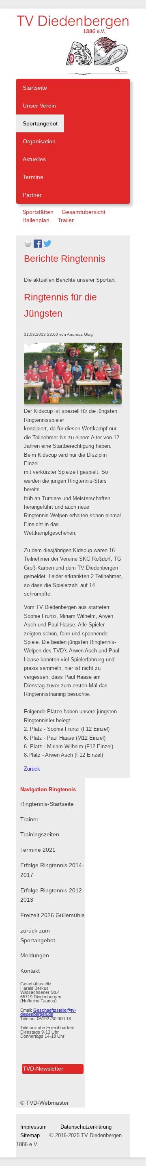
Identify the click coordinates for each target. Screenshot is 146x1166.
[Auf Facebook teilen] (38, 246)
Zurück (32, 769)
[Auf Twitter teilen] (47, 246)
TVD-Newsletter (43, 1068)
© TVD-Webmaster (44, 1102)
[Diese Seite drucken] (28, 246)
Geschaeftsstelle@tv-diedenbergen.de (48, 1012)
